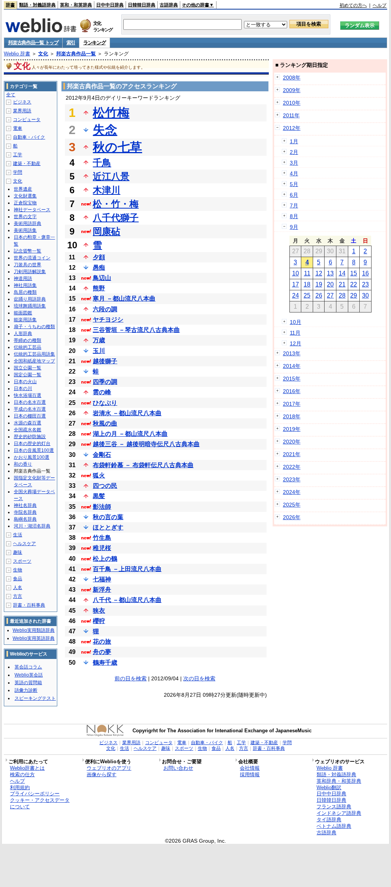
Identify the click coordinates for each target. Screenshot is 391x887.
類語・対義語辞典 (37, 5)
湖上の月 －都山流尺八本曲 (130, 434)
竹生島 (102, 537)
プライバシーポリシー (35, 793)
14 (342, 273)
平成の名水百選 (30, 409)
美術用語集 (25, 230)
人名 (17, 587)
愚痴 (99, 267)
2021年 (292, 454)
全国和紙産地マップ (34, 361)
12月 (295, 343)
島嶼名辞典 (25, 519)
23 (365, 284)
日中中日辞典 (110, 5)
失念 (105, 130)
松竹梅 (111, 113)
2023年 (292, 479)
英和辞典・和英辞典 (339, 781)
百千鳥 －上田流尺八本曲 (127, 569)
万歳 (99, 340)
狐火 (99, 475)
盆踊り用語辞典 (30, 299)
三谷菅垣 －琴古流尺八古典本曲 (136, 330)
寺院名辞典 (25, 512)
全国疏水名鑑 (27, 429)
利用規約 (20, 787)
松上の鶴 (105, 558)
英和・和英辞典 (76, 5)
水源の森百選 (27, 423)
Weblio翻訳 (329, 787)
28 (342, 295)
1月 (294, 141)
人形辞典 (23, 333)
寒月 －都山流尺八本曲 (124, 298)
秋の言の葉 (108, 517)
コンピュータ (26, 119)
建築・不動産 (26, 163)
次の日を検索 (199, 678)
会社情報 (250, 768)
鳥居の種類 (25, 292)
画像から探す (101, 774)
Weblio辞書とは (27, 768)
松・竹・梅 (116, 204)
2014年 (292, 366)
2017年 (292, 404)
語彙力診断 (26, 690)
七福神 (102, 579)
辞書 (10, 5)
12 (318, 273)
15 (353, 273)
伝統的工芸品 (27, 347)
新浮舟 (102, 589)
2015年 (292, 379)
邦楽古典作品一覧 (76, 54)
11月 (295, 333)
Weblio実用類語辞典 (34, 630)
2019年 (292, 429)
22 (353, 284)
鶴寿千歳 (105, 662)
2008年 (292, 77)
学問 (17, 172)
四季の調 (105, 382)
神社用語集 (25, 285)
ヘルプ (379, 5)
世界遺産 (23, 189)
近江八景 (111, 176)
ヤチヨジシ (108, 319)
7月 (294, 205)
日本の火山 (25, 381)
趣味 (17, 552)
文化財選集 (25, 196)
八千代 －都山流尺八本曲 (127, 600)
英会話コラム (28, 667)
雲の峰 (102, 392)
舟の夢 (102, 652)
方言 (17, 596)
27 (330, 295)
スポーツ (22, 561)
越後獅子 (105, 361)
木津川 (106, 190)
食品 (17, 578)
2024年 (292, 492)
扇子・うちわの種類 (34, 326)
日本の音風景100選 (34, 450)
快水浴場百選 (27, 395)
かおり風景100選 (31, 457)
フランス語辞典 (334, 806)
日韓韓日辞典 (141, 5)
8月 (294, 216)
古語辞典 (169, 5)
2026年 (292, 517)
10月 (295, 322)
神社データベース (32, 209)
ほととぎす (108, 527)
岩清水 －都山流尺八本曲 (127, 413)
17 (295, 284)
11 (307, 273)
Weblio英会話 (29, 675)
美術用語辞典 (27, 223)
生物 (17, 570)
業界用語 (22, 110)
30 (365, 295)
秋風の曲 (105, 423)
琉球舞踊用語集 (30, 306)
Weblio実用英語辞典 (34, 638)
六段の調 (105, 309)
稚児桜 (102, 548)
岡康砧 (106, 231)
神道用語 (23, 278)
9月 (294, 227)
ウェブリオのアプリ (109, 768)
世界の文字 (25, 216)
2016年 (292, 391)
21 (342, 284)
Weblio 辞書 (17, 54)
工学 (17, 154)
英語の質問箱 (28, 682)
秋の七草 (117, 147)
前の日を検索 (131, 678)
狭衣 (99, 610)
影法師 (102, 506)
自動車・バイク (29, 137)
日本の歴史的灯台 (32, 443)
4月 (294, 173)
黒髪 (99, 496)
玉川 (99, 351)
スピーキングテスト (35, 698)
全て (10, 94)
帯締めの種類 (27, 340)
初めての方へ (353, 5)
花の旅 (102, 641)
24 (295, 295)
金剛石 (102, 455)
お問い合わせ (178, 768)
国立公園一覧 (27, 368)
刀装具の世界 (27, 264)
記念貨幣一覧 (27, 251)
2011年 (291, 115)
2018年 (292, 416)
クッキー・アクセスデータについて (39, 803)
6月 (294, 195)
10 (295, 273)
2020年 (292, 442)
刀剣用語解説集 (30, 271)
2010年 (292, 103)
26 (318, 295)
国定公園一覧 (27, 374)
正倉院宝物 (25, 203)
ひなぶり (105, 403)
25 (307, 295)
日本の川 (23, 388)
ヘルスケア (24, 543)
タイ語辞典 (329, 819)
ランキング (94, 42)
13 (330, 273)
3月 (294, 163)
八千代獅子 (116, 217)
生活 (17, 534)
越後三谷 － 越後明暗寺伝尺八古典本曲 (146, 444)
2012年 (292, 128)
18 (307, 284)
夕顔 (99, 257)
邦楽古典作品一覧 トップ (33, 42)
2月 (294, 152)
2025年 (292, 505)
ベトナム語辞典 (334, 826)
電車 (17, 128)
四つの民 (105, 485)
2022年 (292, 467)
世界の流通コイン (32, 258)
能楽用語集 (25, 319)
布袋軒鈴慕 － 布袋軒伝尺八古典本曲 (143, 465)
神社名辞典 (25, 505)
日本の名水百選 (30, 402)
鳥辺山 (102, 278)
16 (365, 273)
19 (318, 284)
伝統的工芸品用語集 (34, 354)
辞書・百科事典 (29, 605)
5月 (294, 184)
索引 (70, 42)
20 (330, 284)
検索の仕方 (22, 774)
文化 (43, 54)
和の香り (23, 464)
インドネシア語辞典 (339, 813)
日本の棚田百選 (30, 416)
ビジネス (22, 102)
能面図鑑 (23, 313)
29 (353, 295)
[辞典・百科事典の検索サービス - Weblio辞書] (41, 30)
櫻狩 (99, 621)
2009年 (292, 90)
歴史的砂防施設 (30, 436)
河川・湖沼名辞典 (32, 526)
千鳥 (102, 162)
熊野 (99, 288)
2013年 (292, 353)
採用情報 (250, 774)
